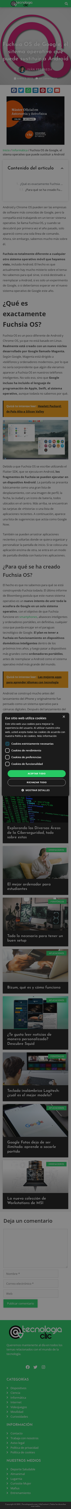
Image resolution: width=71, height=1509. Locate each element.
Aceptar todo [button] (37, 773)
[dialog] (35, 754)
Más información (47, 736)
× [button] (63, 716)
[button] (35, 790)
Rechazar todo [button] (37, 782)
